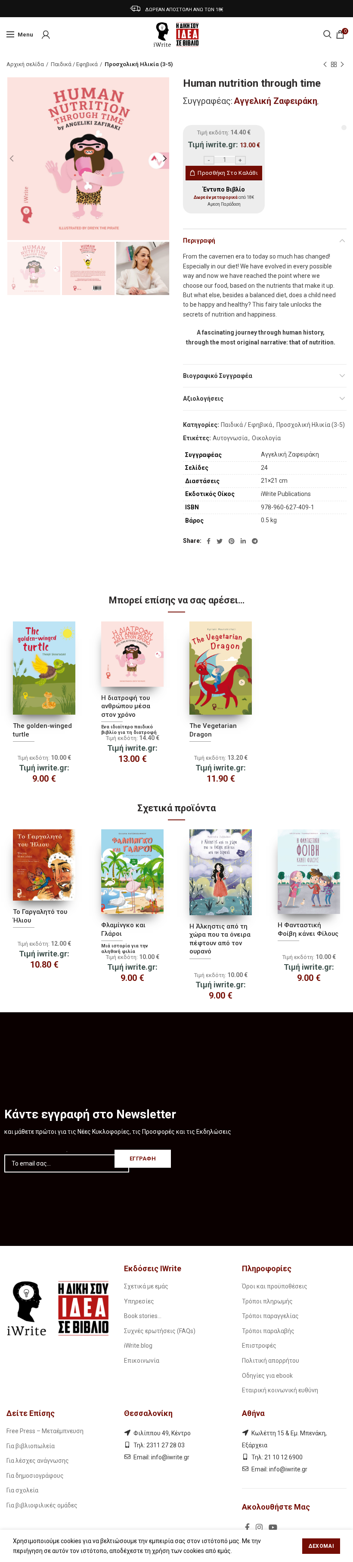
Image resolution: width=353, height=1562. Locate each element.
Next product (342, 64)
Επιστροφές (259, 1345)
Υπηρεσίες (139, 1301)
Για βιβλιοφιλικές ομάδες (41, 1505)
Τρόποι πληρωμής (267, 1301)
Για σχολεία (22, 1490)
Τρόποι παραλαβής (268, 1331)
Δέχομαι (321, 1546)
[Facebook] (209, 541)
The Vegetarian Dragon (213, 730)
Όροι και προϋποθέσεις (274, 1286)
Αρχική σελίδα (25, 64)
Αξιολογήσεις (203, 398)
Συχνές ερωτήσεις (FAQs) (159, 1331)
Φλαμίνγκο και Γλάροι (123, 929)
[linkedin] (243, 541)
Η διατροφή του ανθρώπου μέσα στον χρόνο (125, 706)
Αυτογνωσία (230, 438)
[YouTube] (273, 1527)
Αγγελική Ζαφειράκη (275, 101)
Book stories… (142, 1315)
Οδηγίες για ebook (267, 1375)
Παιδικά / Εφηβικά (74, 64)
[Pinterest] (232, 541)
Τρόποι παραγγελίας (270, 1315)
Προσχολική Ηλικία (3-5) (139, 64)
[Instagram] (259, 1527)
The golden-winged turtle (42, 730)
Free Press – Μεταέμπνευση (45, 1431)
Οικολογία (266, 438)
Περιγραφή (199, 240)
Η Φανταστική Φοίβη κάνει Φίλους (308, 929)
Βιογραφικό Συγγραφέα (217, 375)
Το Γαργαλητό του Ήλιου (40, 916)
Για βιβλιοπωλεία (30, 1446)
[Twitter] (220, 541)
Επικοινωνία (141, 1360)
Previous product (325, 64)
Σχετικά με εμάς (146, 1286)
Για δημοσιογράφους (35, 1475)
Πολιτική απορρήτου (270, 1360)
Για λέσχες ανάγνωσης (37, 1460)
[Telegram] (255, 541)
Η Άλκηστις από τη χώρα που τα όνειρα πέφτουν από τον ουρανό (220, 939)
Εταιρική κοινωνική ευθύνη (280, 1390)
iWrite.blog (138, 1345)
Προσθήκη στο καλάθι (228, 173)
